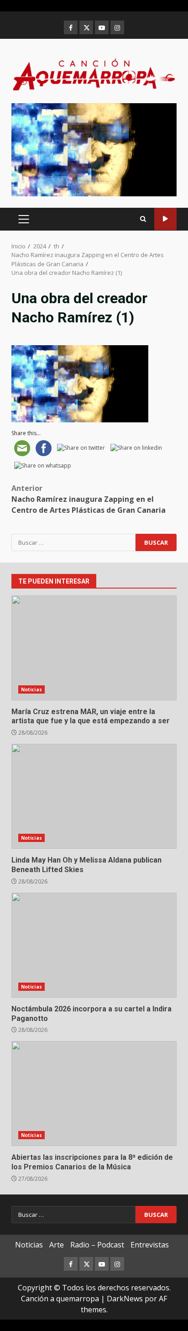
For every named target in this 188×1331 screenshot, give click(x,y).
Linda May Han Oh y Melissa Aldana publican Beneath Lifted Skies (94, 796)
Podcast (165, 219)
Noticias (31, 689)
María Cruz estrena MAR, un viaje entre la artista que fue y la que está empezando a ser (94, 647)
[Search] (143, 219)
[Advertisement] (94, 149)
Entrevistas (150, 1245)
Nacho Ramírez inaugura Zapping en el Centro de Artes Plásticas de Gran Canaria (88, 499)
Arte (56, 1245)
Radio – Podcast (97, 1245)
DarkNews (125, 1299)
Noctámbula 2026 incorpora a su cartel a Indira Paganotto (94, 945)
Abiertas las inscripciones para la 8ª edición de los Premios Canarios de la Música (94, 1093)
